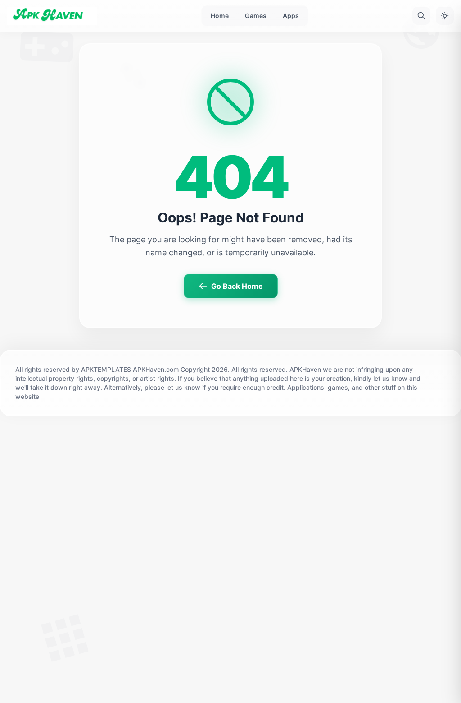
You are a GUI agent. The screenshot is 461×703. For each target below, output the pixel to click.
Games (256, 15)
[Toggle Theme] (445, 16)
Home (220, 15)
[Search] (421, 16)
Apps (291, 15)
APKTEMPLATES (106, 369)
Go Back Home (237, 286)
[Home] (52, 16)
